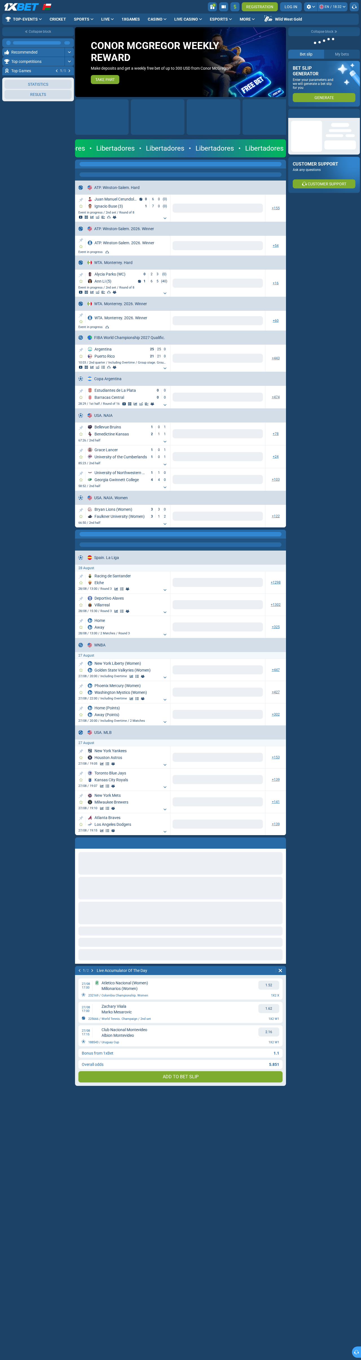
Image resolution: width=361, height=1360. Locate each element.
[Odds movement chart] (155, 212)
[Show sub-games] (201, 213)
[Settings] (310, 6)
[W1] (216, 205)
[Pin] (80, 200)
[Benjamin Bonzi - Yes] (211, 241)
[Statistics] (150, 212)
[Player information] (172, 212)
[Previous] (56, 71)
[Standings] (103, 288)
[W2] (254, 205)
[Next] (69, 71)
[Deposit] (234, 6)
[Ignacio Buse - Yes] (254, 241)
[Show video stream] (139, 212)
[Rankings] (167, 212)
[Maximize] (69, 42)
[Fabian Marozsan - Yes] (233, 241)
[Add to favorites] (81, 206)
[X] (235, 354)
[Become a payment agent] (223, 6)
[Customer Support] (354, 6)
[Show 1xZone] (144, 212)
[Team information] (114, 288)
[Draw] (161, 212)
